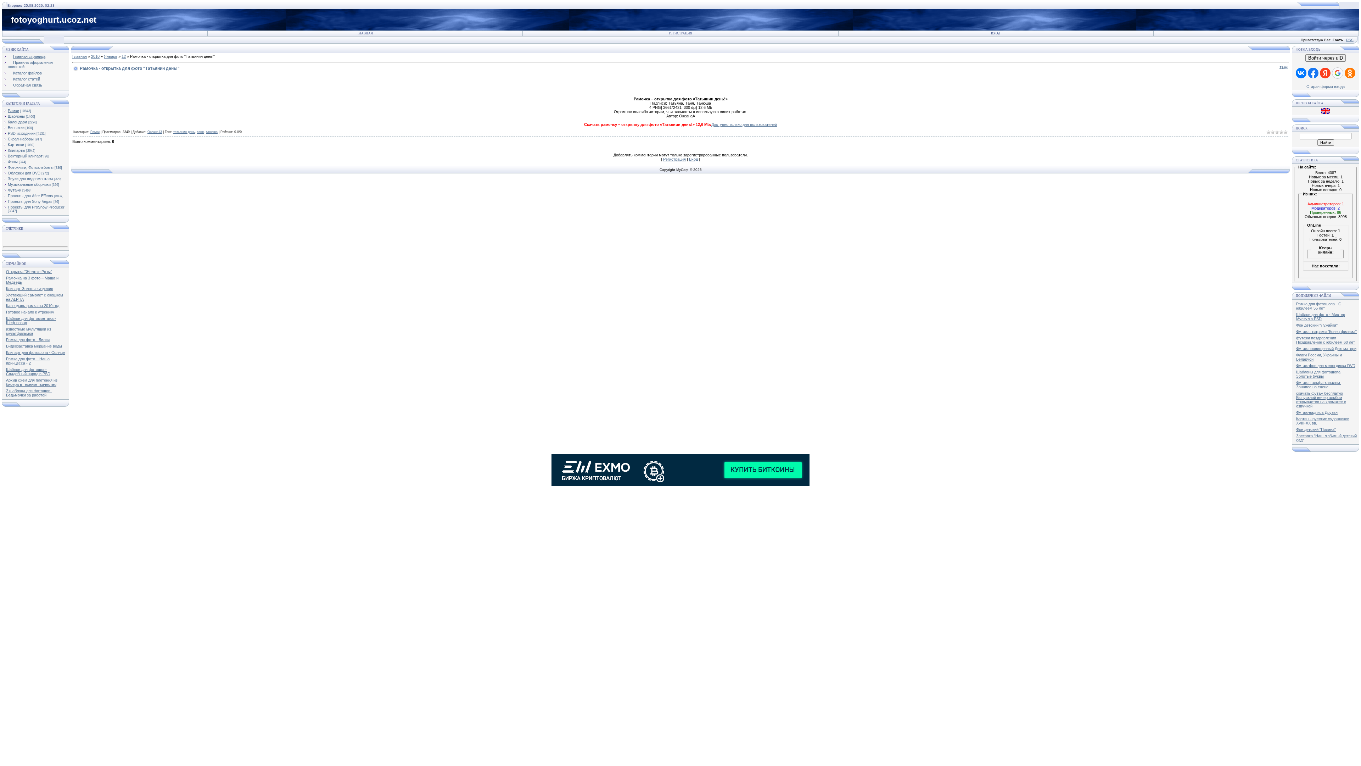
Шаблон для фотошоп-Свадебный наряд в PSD (28, 371)
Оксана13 (154, 132)
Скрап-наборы (21, 139)
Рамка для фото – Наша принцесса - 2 (28, 361)
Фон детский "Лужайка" (1317, 325)
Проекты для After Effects (30, 196)
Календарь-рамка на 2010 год (32, 306)
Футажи (14, 190)
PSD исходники (21, 133)
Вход (995, 33)
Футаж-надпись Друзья (1317, 412)
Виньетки (16, 128)
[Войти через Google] (1337, 73)
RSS (1350, 40)
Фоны (13, 162)
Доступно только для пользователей (744, 124)
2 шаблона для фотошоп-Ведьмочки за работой (29, 393)
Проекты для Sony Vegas (30, 201)
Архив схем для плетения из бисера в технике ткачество (31, 382)
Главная (365, 33)
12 (124, 56)
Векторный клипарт (25, 156)
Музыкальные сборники (29, 184)
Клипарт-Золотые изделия (29, 289)
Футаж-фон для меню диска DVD (1325, 365)
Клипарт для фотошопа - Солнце (35, 352)
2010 (95, 56)
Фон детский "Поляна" (1316, 429)
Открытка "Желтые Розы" (29, 272)
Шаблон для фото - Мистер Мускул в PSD (1320, 316)
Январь (110, 56)
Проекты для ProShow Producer (36, 207)
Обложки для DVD (24, 173)
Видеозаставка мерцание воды (34, 346)
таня (200, 132)
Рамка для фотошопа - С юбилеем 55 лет (1318, 306)
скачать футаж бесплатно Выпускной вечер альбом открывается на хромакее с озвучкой (1321, 399)
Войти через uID (1325, 58)
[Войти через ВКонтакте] (1301, 73)
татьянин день (184, 132)
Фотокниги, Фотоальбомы (31, 167)
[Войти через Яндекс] (1325, 73)
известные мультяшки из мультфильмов (28, 331)
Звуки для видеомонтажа (30, 179)
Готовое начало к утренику (30, 312)
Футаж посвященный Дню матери (1326, 348)
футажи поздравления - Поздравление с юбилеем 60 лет (1325, 340)
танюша (212, 132)
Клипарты (16, 150)
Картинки (16, 145)
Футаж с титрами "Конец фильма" (1326, 331)
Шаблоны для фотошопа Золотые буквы (1318, 374)
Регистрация (680, 33)
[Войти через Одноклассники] (1350, 73)
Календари (17, 122)
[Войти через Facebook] (1313, 73)
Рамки (13, 111)
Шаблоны (16, 116)
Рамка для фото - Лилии (28, 340)
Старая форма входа (1325, 86)
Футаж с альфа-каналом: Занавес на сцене (1318, 385)
